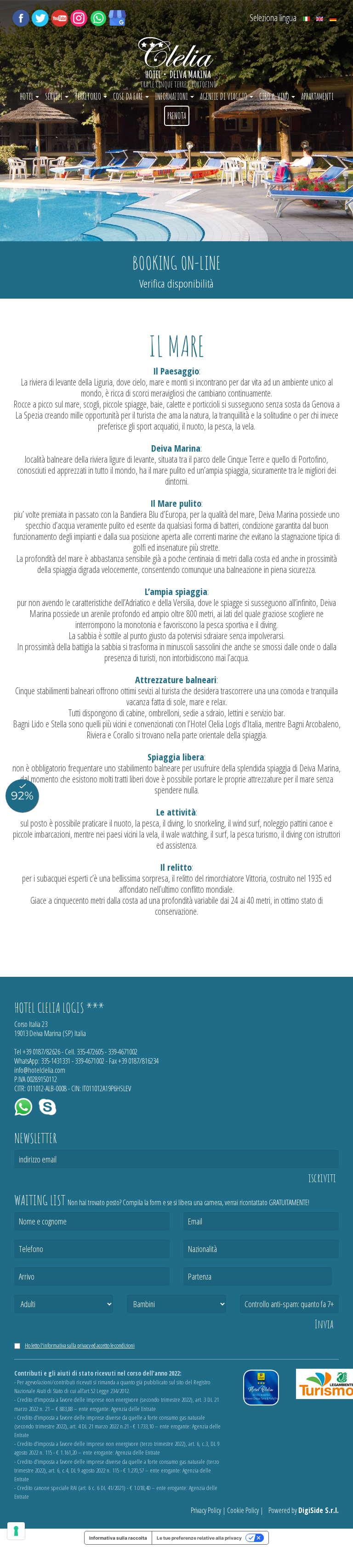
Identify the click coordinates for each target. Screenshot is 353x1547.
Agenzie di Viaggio (224, 96)
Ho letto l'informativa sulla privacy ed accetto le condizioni (80, 1345)
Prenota (176, 115)
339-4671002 (122, 1052)
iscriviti (322, 1178)
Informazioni (172, 96)
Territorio (88, 96)
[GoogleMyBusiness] (117, 17)
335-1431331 (55, 1061)
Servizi (54, 96)
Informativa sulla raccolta (118, 1538)
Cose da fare (128, 96)
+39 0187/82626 (41, 1052)
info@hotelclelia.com (39, 1070)
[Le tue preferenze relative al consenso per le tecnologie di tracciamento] (16, 1531)
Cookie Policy (243, 1510)
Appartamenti (317, 96)
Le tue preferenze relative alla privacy (199, 1538)
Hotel (27, 96)
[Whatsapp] (98, 17)
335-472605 (90, 1052)
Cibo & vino (274, 96)
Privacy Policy (206, 1510)
